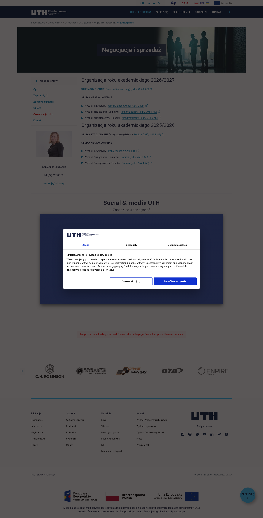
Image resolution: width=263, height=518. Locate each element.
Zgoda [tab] (85, 245)
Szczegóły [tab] (131, 245)
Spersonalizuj (129, 281)
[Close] (223, 213)
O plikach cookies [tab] (177, 245)
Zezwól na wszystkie (175, 281)
